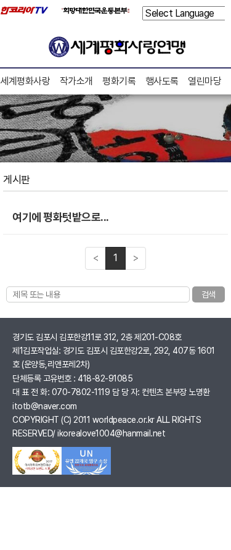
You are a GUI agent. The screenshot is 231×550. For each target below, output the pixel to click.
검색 (208, 294)
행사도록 (162, 81)
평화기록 (119, 81)
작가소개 (76, 81)
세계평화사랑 (25, 81)
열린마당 (204, 81)
